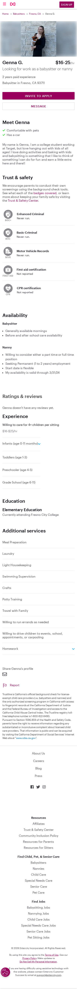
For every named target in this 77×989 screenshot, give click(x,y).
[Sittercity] (13, 4)
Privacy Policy (29, 958)
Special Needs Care (38, 880)
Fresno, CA (35, 13)
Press (38, 775)
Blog (38, 768)
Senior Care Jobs (38, 931)
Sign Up (67, 4)
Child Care (38, 874)
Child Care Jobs (38, 919)
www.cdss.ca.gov (26, 738)
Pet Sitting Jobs (39, 937)
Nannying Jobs (38, 913)
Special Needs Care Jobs (38, 925)
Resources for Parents (38, 841)
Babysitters (19, 13)
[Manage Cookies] (5, 972)
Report (14, 685)
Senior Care (38, 886)
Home (5, 13)
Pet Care (38, 892)
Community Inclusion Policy (38, 835)
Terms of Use (51, 954)
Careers (38, 761)
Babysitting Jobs (38, 907)
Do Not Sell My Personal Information (38, 961)
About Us (38, 753)
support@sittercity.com (49, 975)
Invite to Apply (38, 96)
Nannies (38, 868)
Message (38, 106)
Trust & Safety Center (23, 200)
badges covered (44, 193)
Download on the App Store (38, 802)
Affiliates (39, 823)
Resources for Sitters (38, 847)
